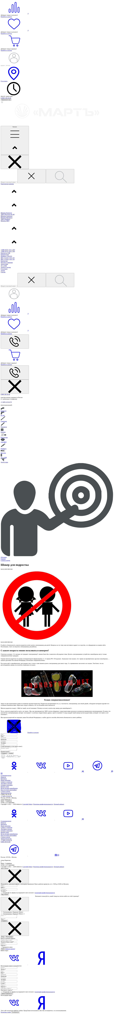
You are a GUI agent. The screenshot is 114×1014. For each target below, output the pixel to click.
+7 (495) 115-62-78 (6, 840)
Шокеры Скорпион (6, 216)
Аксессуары (4, 264)
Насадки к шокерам (7, 262)
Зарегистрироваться (6, 993)
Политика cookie (6, 1012)
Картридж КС (5, 254)
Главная (3, 559)
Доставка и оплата (6, 783)
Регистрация (9, 936)
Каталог (15, 127)
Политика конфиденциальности (43, 804)
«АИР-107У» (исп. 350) (8, 251)
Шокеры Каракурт (6, 213)
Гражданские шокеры (7, 184)
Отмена (11, 753)
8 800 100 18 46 (5, 394)
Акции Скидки (3, 271)
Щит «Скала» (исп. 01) (8, 258)
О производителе (6, 775)
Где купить (4, 269)
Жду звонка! (4, 894)
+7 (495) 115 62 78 (6, 402)
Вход (2, 936)
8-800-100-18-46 (5, 842)
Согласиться (15, 1012)
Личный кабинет (59, 804)
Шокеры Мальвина (6, 217)
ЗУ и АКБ (4, 266)
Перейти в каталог (6, 16)
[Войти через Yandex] (41, 964)
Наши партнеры (6, 780)
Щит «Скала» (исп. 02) (8, 259)
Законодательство (6, 793)
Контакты (4, 778)
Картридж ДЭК (5, 253)
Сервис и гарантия (6, 782)
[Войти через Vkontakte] (14, 964)
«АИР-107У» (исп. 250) (8, 250)
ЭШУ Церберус (5, 219)
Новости (3, 777)
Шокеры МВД (5, 221)
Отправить (4, 753)
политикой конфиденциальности (45, 892)
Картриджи (4, 261)
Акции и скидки (6, 267)
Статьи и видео (5, 791)
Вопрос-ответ (5, 786)
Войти (3, 949)
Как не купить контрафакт (9, 790)
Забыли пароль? (10, 949)
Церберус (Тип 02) (6, 256)
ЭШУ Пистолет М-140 (7, 214)
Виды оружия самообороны (9, 788)
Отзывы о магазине (7, 785)
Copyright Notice (27, 804)
